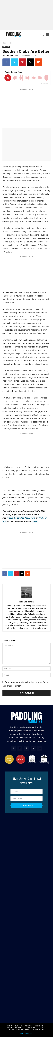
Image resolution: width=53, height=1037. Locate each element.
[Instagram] (20, 748)
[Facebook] (6, 62)
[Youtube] (39, 748)
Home (4, 42)
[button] (42, 35)
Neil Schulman (12, 55)
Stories (12, 42)
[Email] (30, 62)
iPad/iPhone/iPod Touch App (21, 517)
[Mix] (38, 62)
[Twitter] (14, 62)
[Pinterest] (22, 62)
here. (35, 521)
